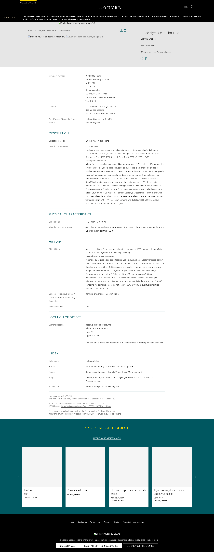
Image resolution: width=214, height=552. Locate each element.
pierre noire (103, 386)
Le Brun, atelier (92, 361)
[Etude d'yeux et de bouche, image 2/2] (84, 41)
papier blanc (91, 386)
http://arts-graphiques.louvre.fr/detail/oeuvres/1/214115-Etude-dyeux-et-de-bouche (85, 414)
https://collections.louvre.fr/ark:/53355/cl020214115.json (86, 406)
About (72, 522)
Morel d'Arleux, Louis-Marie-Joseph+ (125, 372)
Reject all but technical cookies (100, 546)
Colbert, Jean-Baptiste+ (96, 372)
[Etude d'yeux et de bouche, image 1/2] (47, 41)
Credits (116, 522)
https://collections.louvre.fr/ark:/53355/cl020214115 (81, 403)
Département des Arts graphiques (100, 106)
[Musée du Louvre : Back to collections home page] (110, 7)
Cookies (107, 522)
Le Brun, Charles (148, 39)
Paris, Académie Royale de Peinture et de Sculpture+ (109, 366)
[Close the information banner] (209, 17)
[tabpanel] (107, 477)
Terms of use (95, 522)
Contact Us (82, 522)
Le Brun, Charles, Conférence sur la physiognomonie (109, 377)
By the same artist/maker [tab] (107, 438)
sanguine (114, 386)
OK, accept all (67, 546)
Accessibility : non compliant (133, 522)
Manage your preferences (140, 546)
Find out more (152, 540)
